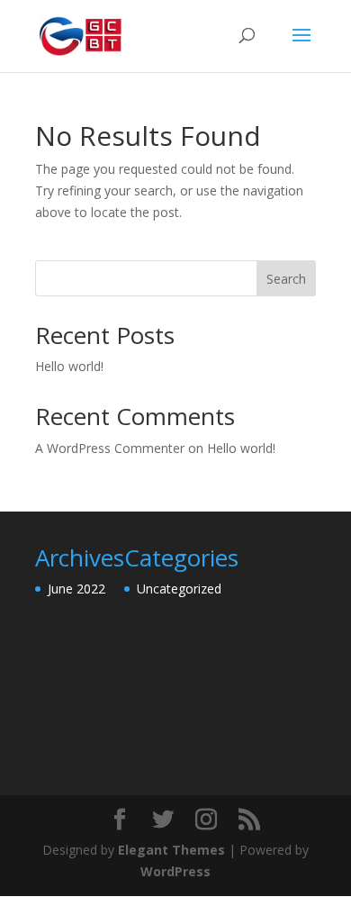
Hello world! (69, 366)
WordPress (175, 871)
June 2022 (76, 588)
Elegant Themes (171, 849)
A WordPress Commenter (109, 448)
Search (286, 278)
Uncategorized (179, 588)
